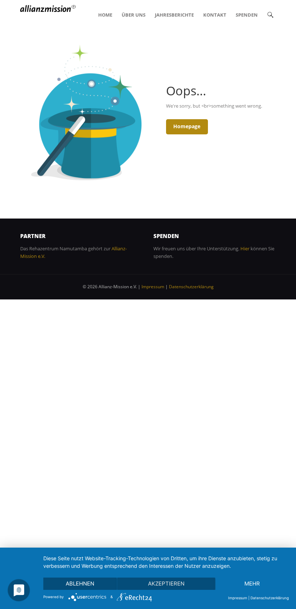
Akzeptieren (166, 583)
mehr (252, 583)
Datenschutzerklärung (191, 287)
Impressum (153, 287)
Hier (244, 248)
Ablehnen (80, 583)
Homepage (186, 126)
